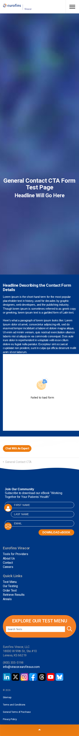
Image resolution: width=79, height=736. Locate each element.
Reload (42, 405)
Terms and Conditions (14, 704)
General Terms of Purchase (17, 712)
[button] (69, 629)
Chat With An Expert (17, 448)
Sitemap (7, 697)
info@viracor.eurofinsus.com (21, 667)
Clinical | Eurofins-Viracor (17, 7)
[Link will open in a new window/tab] (7, 677)
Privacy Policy (10, 719)
